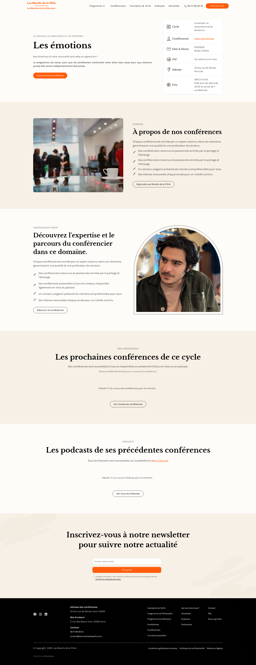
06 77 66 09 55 (195, 5)
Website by (43, 656)
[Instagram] (40, 614)
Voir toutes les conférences (128, 404)
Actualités (174, 5)
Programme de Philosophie (160, 613)
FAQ (209, 613)
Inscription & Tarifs (140, 5)
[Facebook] (35, 614)
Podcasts (160, 5)
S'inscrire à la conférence (50, 75)
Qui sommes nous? (190, 608)
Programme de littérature (159, 619)
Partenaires (186, 624)
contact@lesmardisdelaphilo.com (86, 636)
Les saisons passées (156, 635)
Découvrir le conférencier (50, 310)
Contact (211, 608)
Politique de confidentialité (192, 648)
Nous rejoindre (215, 619)
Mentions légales (215, 648)
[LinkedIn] (46, 614)
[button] (98, 6)
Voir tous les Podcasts (128, 493)
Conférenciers (118, 5)
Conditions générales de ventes (108, 579)
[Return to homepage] (41, 6)
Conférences (153, 624)
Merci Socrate (160, 460)
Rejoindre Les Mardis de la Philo (153, 184)
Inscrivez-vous (217, 6)
